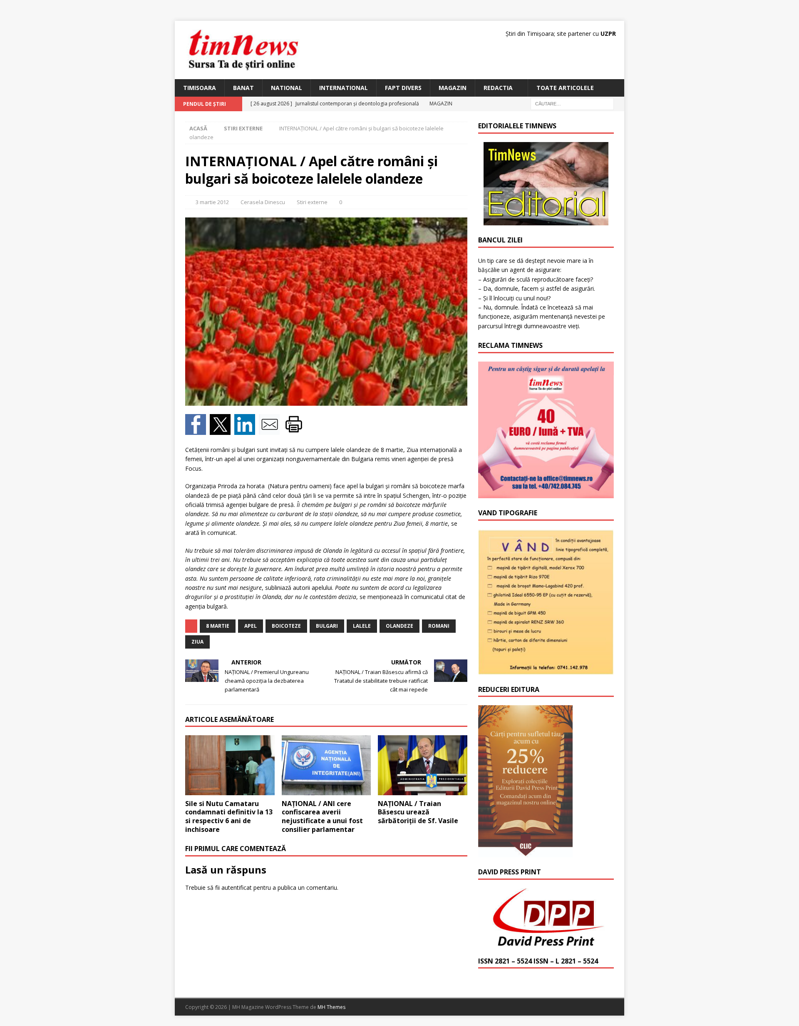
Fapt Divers (403, 88)
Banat (243, 88)
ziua (197, 641)
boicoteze (286, 625)
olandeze (399, 625)
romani (438, 625)
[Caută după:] (572, 103)
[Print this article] (294, 430)
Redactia (498, 88)
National (286, 88)
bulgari (327, 625)
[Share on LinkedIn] (246, 430)
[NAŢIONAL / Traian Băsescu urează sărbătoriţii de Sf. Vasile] (422, 765)
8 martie (217, 625)
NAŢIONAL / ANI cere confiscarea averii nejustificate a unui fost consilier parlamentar (322, 816)
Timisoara (199, 88)
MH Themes (331, 1007)
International (343, 88)
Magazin (452, 88)
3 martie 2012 (212, 202)
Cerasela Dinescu (263, 202)
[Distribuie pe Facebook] (197, 430)
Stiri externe (312, 202)
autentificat (236, 887)
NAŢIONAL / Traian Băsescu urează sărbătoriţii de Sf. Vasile (418, 812)
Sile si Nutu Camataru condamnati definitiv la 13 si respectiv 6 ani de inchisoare (229, 816)
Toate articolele (565, 88)
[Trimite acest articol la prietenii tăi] (271, 430)
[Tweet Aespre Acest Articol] (222, 430)
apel (250, 625)
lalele (362, 625)
